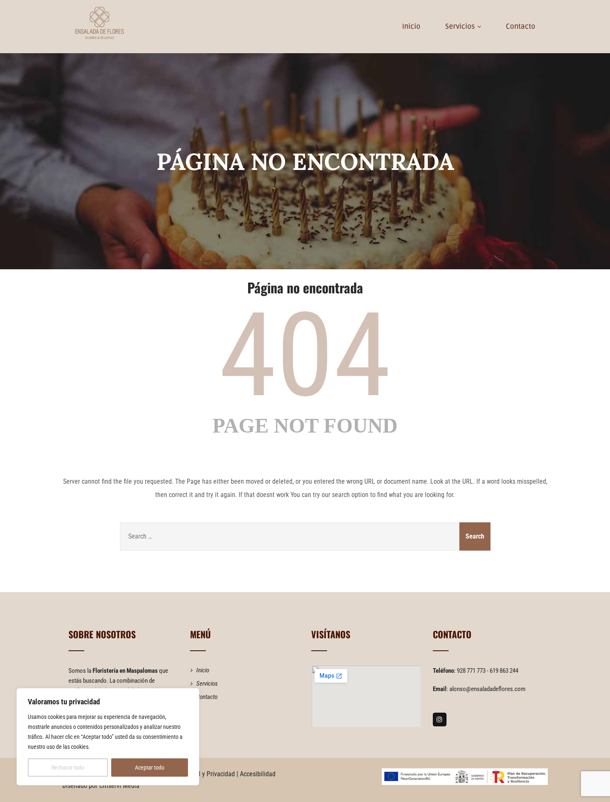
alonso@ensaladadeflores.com (487, 689)
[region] (108, 736)
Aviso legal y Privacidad (203, 774)
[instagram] (440, 719)
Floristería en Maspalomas (125, 670)
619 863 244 (504, 670)
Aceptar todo (149, 767)
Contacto (520, 26)
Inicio (411, 26)
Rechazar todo (67, 767)
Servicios (460, 26)
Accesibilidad (258, 774)
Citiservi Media (119, 786)
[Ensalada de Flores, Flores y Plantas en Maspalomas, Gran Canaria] (99, 22)
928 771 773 (472, 670)
